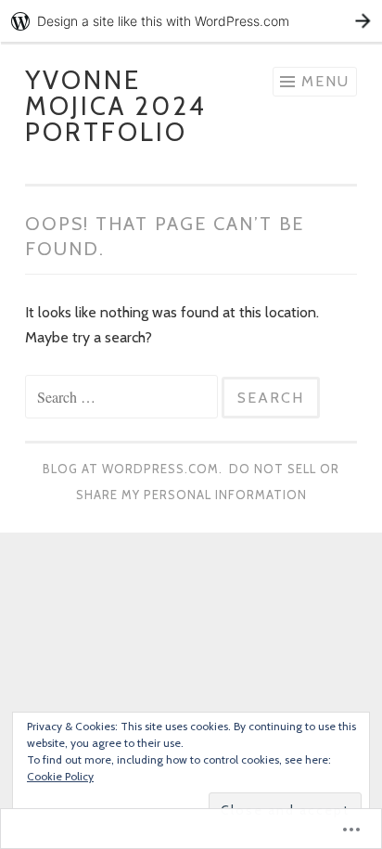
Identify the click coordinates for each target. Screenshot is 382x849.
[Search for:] (123, 397)
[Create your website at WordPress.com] (191, 21)
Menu (325, 81)
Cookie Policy (60, 776)
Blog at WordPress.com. (133, 468)
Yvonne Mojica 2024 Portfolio (116, 106)
